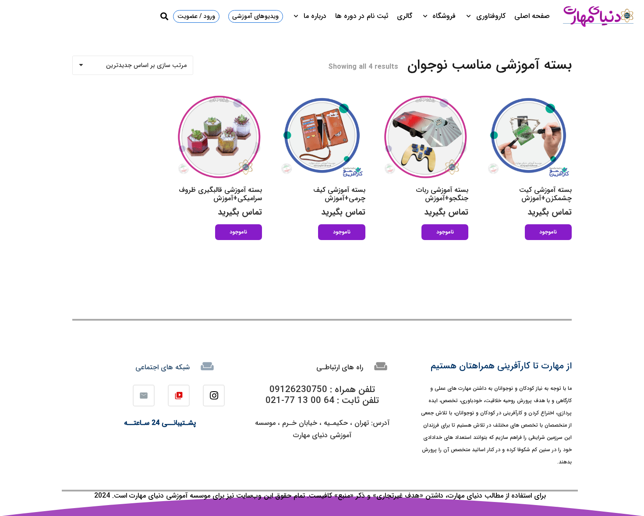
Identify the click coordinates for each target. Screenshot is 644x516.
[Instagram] (214, 395)
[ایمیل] (144, 395)
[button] (470, 16)
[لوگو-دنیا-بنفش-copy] (598, 16)
